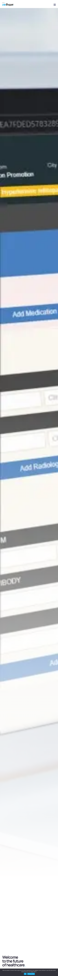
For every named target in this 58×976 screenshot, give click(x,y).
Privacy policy (31, 973)
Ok (25, 973)
